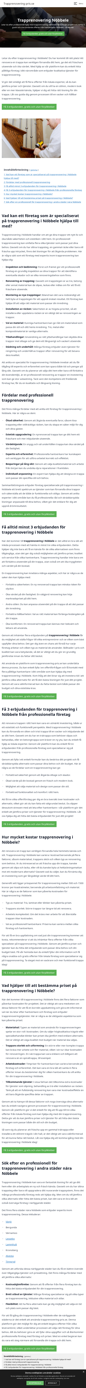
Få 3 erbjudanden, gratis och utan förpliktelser (43, 33)
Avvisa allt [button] (52, 1383)
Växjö (9, 1221)
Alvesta (10, 1255)
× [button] (83, 1372)
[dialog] (43, 1378)
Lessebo (10, 1238)
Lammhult (11, 1244)
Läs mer (66, 1378)
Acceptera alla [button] (35, 1383)
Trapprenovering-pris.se (19, 3)
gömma (33, 170)
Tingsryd (10, 1261)
